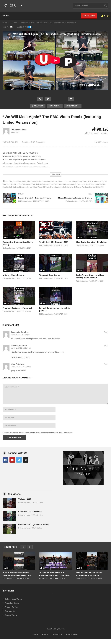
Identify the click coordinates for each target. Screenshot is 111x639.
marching (33, 187)
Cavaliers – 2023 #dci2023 (30, 512)
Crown (85, 181)
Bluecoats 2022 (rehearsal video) (33, 524)
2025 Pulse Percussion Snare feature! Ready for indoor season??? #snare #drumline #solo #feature (89, 573)
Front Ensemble (88, 184)
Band (15, 181)
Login (107, 16)
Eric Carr (66, 184)
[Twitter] (19, 460)
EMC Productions (42, 184)
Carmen (61, 181)
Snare (52, 187)
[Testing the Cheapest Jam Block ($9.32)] (19, 230)
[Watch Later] (48, 99)
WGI (102, 187)
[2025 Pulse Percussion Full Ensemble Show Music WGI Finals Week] (55, 561)
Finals (79, 184)
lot (28, 187)
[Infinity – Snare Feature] (19, 263)
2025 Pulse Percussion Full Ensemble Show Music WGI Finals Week (55, 573)
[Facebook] (5, 460)
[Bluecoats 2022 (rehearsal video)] (9, 529)
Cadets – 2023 (24, 499)
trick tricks (96, 187)
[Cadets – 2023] (9, 503)
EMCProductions (56, 184)
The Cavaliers (87, 187)
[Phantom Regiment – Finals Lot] (19, 296)
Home (5, 22)
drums (28, 184)
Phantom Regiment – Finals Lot (17, 308)
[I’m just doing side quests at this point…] (55, 296)
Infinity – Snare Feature (13, 275)
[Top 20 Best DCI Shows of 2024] (55, 230)
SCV (44, 187)
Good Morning (100, 184)
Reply (106, 332)
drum (8, 184)
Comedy (14, 22)
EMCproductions (18, 130)
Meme (39, 187)
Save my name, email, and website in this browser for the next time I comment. (39, 433)
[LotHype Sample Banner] (83, 484)
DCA (101, 181)
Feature (73, 184)
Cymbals (95, 181)
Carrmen (68, 181)
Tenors (78, 187)
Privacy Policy (11, 607)
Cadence (53, 181)
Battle (24, 181)
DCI (105, 181)
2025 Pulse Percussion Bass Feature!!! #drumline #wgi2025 (17, 573)
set (48, 187)
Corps (74, 181)
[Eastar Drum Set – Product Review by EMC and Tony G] (28, 201)
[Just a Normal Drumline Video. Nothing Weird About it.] (92, 263)
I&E (10, 187)
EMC (33, 184)
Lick (20, 187)
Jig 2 (14, 187)
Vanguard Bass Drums (49, 275)
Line (24, 187)
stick (73, 187)
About (45, 634)
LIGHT (5, 27)
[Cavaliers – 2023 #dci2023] (9, 516)
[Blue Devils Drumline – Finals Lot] (92, 230)
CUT (90, 181)
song (69, 187)
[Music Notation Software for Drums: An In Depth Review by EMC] (83, 201)
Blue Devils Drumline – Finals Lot (91, 242)
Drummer (22, 184)
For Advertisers (12, 603)
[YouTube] (12, 460)
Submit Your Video (13, 599)
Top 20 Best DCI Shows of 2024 (53, 242)
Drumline (14, 184)
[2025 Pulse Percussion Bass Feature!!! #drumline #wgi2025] (19, 561)
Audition (9, 181)
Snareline (58, 187)
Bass (19, 181)
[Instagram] (25, 460)
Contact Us (10, 611)
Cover (79, 181)
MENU (6, 16)
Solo (65, 187)
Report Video (11, 615)
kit (18, 187)
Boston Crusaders (43, 181)
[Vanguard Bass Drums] (55, 263)
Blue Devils (31, 181)
